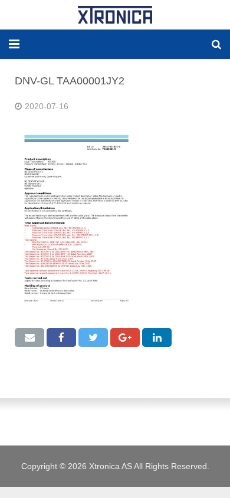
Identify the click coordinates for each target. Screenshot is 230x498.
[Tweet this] (93, 337)
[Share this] (61, 337)
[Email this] (29, 337)
